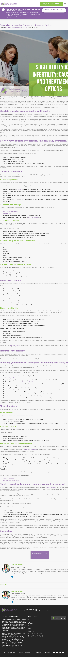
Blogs (29, 628)
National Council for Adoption (11, 480)
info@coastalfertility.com (43, 610)
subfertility (24, 27)
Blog (6, 27)
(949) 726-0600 (30, 610)
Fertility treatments (12, 27)
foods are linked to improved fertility (23, 381)
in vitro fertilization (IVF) (30, 449)
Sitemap (20, 652)
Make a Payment (60, 618)
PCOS (19, 189)
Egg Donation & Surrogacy (32, 622)
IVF (29, 619)
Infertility (19, 27)
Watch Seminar (32, 626)
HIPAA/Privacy (29, 652)
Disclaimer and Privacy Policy (43, 652)
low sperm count (14, 345)
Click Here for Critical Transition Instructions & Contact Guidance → (54, 10)
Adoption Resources (8, 478)
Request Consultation (51, 4)
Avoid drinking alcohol (9, 377)
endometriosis (7, 213)
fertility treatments (51, 487)
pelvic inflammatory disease (10, 211)
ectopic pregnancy (33, 217)
